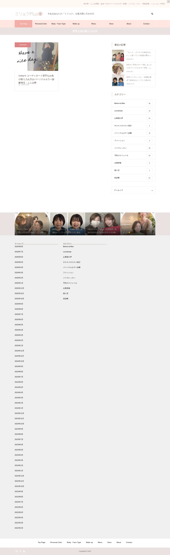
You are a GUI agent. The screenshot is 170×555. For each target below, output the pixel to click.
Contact (146, 24)
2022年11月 (19, 481)
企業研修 (66, 288)
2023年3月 (19, 460)
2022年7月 (19, 502)
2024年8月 (19, 372)
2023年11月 (19, 418)
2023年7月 (19, 439)
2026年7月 (19, 252)
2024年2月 (19, 403)
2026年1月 (19, 283)
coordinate (22, 45)
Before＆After (68, 246)
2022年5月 (19, 512)
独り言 (65, 293)
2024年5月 (19, 387)
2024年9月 (19, 366)
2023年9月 (19, 429)
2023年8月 (19, 434)
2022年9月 (19, 491)
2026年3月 (19, 273)
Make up (76, 24)
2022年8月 (19, 497)
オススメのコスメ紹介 (72, 262)
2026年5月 (19, 262)
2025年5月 (19, 325)
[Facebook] (20, 551)
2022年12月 (19, 476)
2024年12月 (19, 351)
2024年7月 (19, 377)
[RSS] (24, 551)
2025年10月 (19, 299)
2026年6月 (19, 257)
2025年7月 (19, 314)
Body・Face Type (59, 24)
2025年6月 (19, 319)
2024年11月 (19, 356)
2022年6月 (19, 507)
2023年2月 (19, 465)
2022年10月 (19, 486)
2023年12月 (19, 413)
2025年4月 (19, 330)
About (129, 24)
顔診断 (65, 299)
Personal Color (41, 24)
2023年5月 (19, 450)
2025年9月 (19, 304)
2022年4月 (19, 518)
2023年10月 (19, 424)
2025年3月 (19, 335)
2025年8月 (19, 309)
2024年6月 (19, 382)
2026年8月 (19, 246)
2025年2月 (19, 340)
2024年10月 (19, 361)
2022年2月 (19, 528)
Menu (93, 24)
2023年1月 (19, 471)
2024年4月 (19, 392)
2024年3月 (19, 398)
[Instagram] (16, 551)
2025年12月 (19, 288)
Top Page (23, 24)
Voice (111, 24)
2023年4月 (19, 455)
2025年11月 (19, 293)
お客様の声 (67, 257)
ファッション (68, 273)
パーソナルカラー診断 (72, 267)
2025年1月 (19, 346)
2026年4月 (19, 267)
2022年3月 (19, 523)
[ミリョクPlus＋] (29, 13)
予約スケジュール (70, 283)
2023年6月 (19, 445)
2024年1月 (19, 408)
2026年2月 (19, 278)
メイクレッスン (69, 278)
